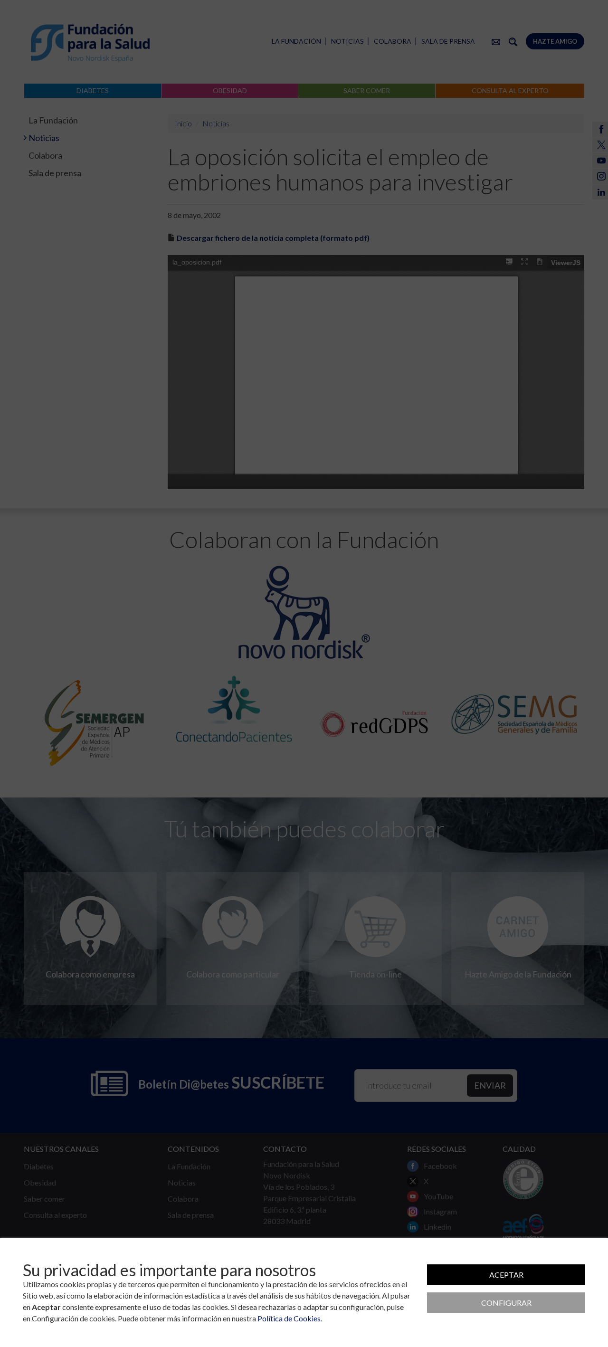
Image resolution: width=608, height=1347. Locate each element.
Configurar (506, 1302)
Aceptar (506, 1274)
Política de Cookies (289, 1318)
